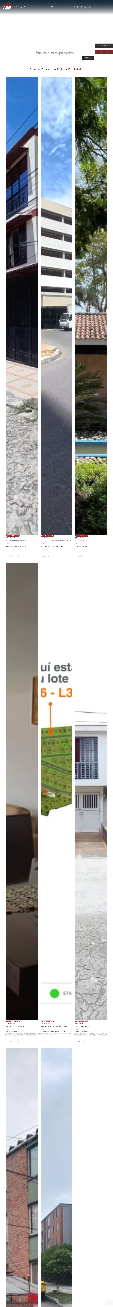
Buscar (88, 58)
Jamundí (77, 546)
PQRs (52, 7)
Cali (7, 1031)
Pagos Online (24, 7)
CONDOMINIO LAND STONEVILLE (56, 1031)
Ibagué (8, 546)
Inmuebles (39, 7)
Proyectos (47, 7)
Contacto (57, 7)
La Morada (83, 546)
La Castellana (83, 1031)
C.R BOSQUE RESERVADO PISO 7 (54, 546)
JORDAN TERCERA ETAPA (18, 546)
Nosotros (16, 7)
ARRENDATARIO (105, 46)
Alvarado (43, 1031)
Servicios (31, 7)
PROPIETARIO (105, 52)
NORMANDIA (13, 1031)
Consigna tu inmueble (68, 7)
